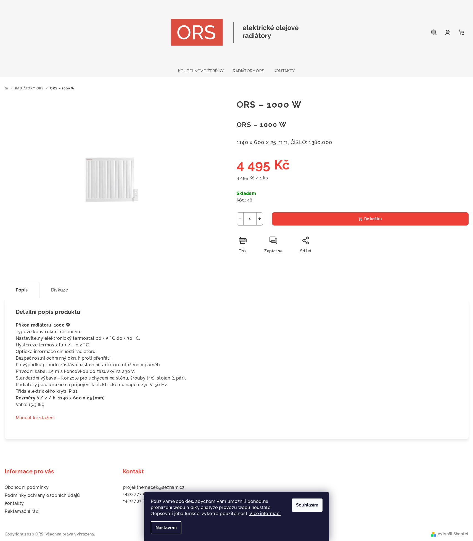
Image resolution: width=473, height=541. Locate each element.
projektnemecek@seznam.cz (154, 487)
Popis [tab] (22, 290)
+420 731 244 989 (141, 500)
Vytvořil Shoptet (453, 534)
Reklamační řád (22, 511)
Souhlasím (307, 505)
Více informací (265, 513)
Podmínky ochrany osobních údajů (42, 495)
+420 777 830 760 (142, 494)
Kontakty (14, 503)
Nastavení (166, 527)
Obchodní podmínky (27, 487)
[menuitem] (201, 71)
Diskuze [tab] (59, 290)
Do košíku (373, 219)
